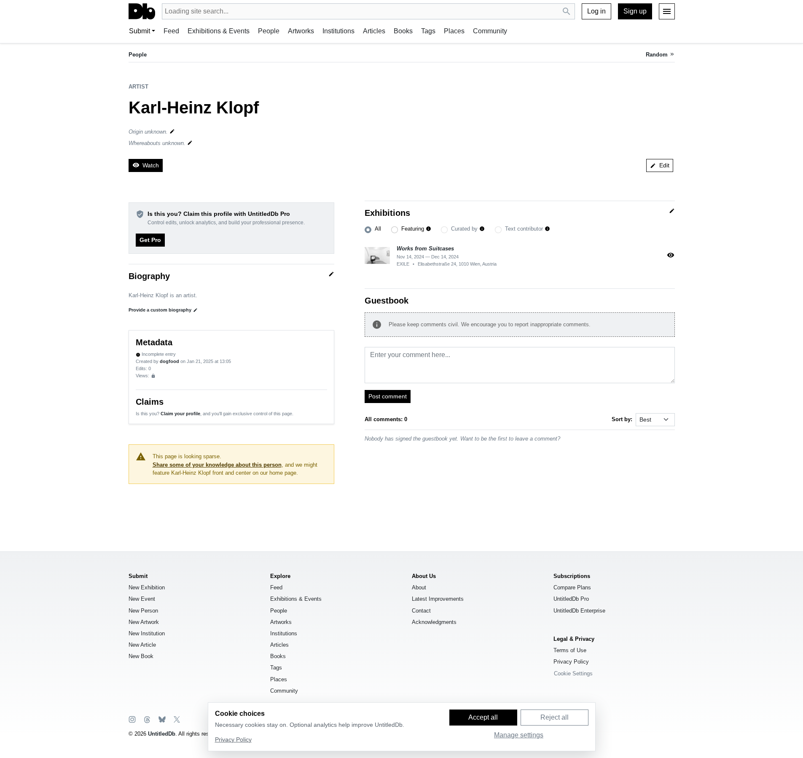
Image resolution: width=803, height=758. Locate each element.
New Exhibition (147, 587)
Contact (421, 610)
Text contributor (524, 229)
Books (403, 31)
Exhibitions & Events (219, 31)
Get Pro (150, 240)
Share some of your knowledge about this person (217, 465)
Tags (428, 31)
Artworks (301, 31)
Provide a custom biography (163, 309)
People (268, 31)
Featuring (412, 229)
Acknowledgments (434, 622)
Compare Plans (572, 587)
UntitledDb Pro (571, 599)
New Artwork (144, 622)
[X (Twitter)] (176, 719)
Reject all (554, 717)
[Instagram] (132, 719)
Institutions (338, 31)
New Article (142, 645)
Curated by (464, 229)
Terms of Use (569, 650)
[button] (428, 229)
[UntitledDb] (142, 11)
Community (490, 31)
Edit (659, 165)
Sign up (635, 11)
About (419, 587)
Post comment (387, 396)
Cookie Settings (573, 673)
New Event (142, 599)
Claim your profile (180, 413)
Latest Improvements (438, 599)
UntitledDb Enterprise (579, 610)
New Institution (147, 633)
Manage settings (518, 735)
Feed (171, 31)
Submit (139, 31)
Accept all (483, 717)
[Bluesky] (161, 719)
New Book (141, 656)
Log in (596, 11)
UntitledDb (161, 734)
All (378, 229)
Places (454, 31)
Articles (374, 31)
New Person (143, 610)
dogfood (169, 361)
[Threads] (146, 719)
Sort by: (622, 419)
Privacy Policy (571, 662)
